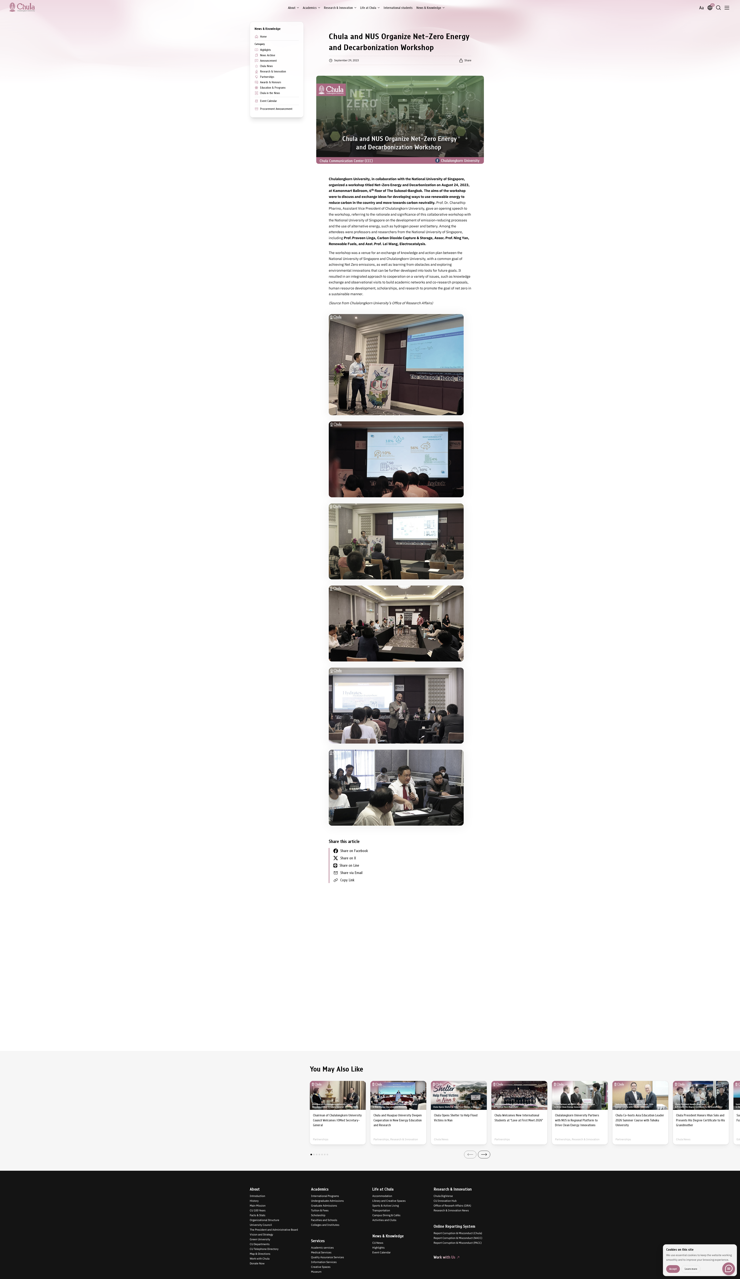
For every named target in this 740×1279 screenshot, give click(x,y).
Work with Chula (259, 1258)
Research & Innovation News (451, 1210)
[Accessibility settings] (701, 8)
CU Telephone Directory (264, 1249)
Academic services (322, 1247)
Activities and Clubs (384, 1220)
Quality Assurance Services (327, 1257)
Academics (310, 8)
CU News (377, 1243)
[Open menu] (727, 8)
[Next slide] (484, 1154)
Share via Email (351, 873)
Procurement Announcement (276, 109)
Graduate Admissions (324, 1205)
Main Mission (258, 1205)
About (291, 8)
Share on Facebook (354, 851)
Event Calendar (268, 101)
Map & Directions (260, 1253)
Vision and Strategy (261, 1234)
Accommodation (382, 1196)
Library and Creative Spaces (389, 1201)
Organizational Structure (264, 1220)
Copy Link (347, 880)
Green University (260, 1239)
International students (398, 8)
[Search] (718, 8)
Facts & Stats (257, 1215)
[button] (311, 1154)
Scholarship (318, 1215)
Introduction (257, 1196)
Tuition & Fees (320, 1210)
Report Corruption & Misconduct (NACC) (458, 1238)
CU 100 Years (258, 1210)
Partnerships (267, 77)
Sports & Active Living (385, 1205)
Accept (673, 1269)
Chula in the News (270, 93)
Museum (316, 1271)
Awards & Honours (270, 82)
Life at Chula (368, 8)
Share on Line (349, 865)
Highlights (265, 50)
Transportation (381, 1210)
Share (467, 60)
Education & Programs (273, 87)
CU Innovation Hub (445, 1201)
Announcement (268, 60)
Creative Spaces (320, 1267)
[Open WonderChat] (728, 1268)
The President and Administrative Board (274, 1229)
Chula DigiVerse (443, 1196)
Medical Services (321, 1252)
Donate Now (257, 1263)
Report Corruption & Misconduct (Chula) (458, 1233)
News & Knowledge (428, 8)
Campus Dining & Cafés (386, 1215)
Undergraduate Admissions (327, 1201)
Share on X (348, 858)
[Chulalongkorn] (22, 7)
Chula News (266, 66)
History (254, 1201)
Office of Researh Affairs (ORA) (452, 1205)
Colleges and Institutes (325, 1225)
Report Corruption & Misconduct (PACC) (458, 1243)
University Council (261, 1225)
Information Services (324, 1262)
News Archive (267, 55)
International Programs (325, 1196)
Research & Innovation (338, 8)
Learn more (691, 1269)
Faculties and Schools (324, 1220)
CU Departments (260, 1244)
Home (263, 36)
